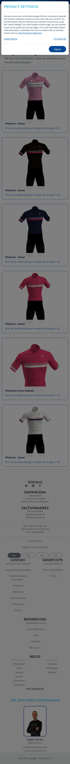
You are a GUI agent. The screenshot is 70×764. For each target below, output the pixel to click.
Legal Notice (10, 38)
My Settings (60, 38)
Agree (57, 49)
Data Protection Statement (30, 33)
